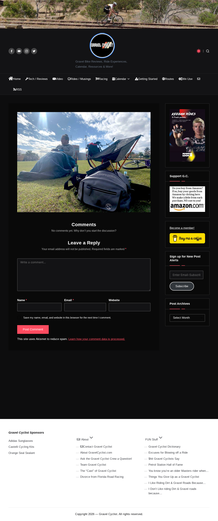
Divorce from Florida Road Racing (101, 476)
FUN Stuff (151, 439)
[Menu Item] (12, 51)
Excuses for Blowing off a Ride (168, 452)
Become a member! (182, 228)
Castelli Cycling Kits (21, 446)
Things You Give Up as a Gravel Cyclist (174, 476)
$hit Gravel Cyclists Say (164, 458)
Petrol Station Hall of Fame (166, 464)
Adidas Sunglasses (21, 440)
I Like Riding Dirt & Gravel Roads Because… (177, 483)
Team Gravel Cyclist (93, 464)
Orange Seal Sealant (22, 453)
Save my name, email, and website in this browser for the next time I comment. (67, 317)
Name (22, 300)
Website (114, 300)
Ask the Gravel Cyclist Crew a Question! (106, 458)
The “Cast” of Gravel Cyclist (98, 470)
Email (69, 300)
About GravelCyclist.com (96, 452)
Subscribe (181, 286)
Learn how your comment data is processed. (96, 339)
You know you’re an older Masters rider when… (179, 470)
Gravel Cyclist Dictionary (165, 446)
